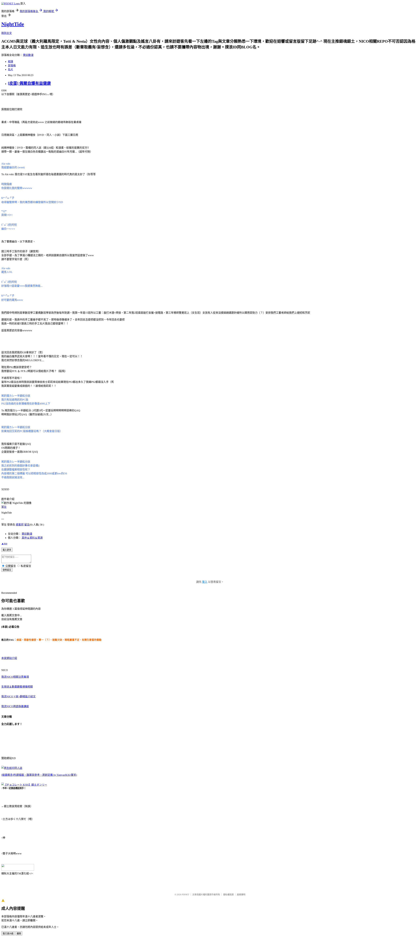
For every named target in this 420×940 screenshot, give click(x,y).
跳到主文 (6, 33)
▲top (4, 543)
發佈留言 (7, 570)
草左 (4, 507)
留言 (27, 524)
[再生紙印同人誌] (11, 768)
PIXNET (185, 894)
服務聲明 (241, 894)
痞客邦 (20, 524)
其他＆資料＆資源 (32, 537)
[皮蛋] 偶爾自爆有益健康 (29, 83)
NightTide (12, 24)
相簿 (10, 61)
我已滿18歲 (8, 933)
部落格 (12, 65)
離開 (19, 933)
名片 (10, 69)
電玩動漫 (28, 55)
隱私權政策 (228, 894)
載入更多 (7, 550)
